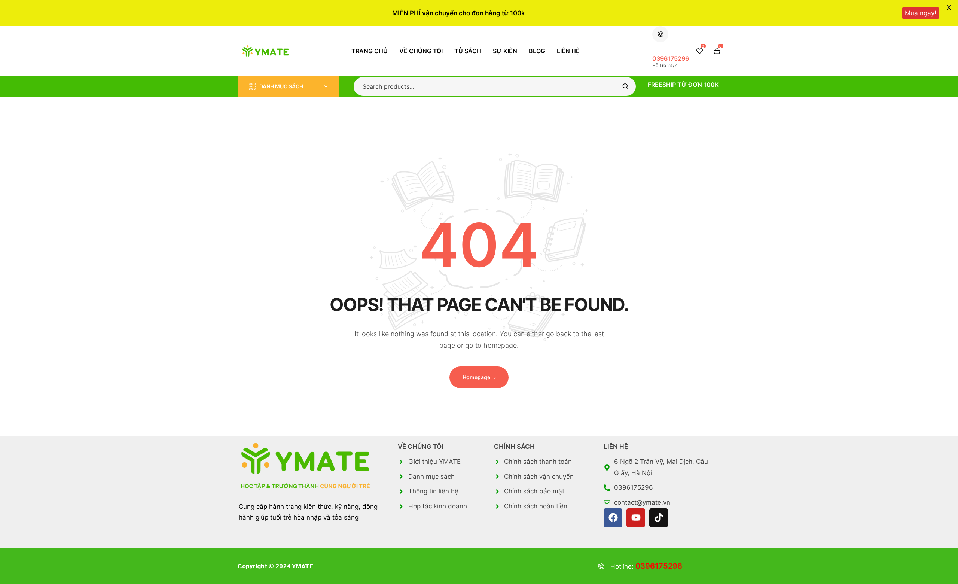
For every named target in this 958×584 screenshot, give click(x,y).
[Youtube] (635, 517)
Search (625, 86)
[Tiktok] (658, 517)
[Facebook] (613, 517)
